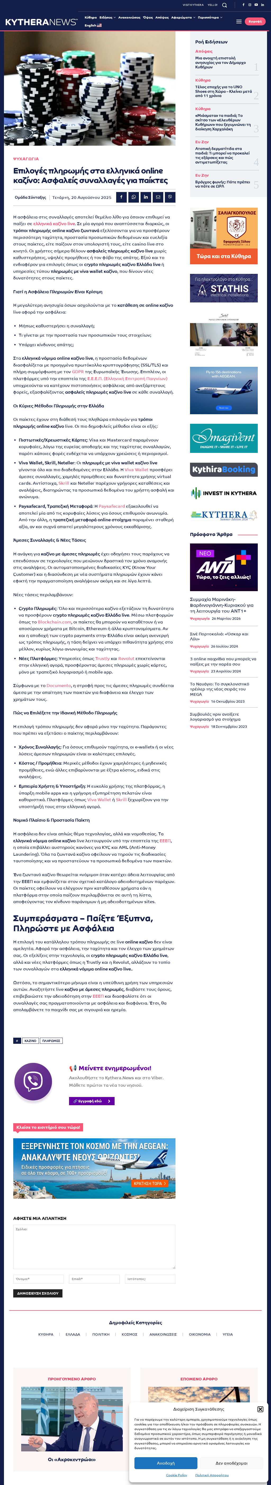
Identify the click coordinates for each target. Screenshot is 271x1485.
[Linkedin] (262, 5)
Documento (59, 685)
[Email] (158, 197)
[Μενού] (239, 21)
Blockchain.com (54, 622)
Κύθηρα (203, 80)
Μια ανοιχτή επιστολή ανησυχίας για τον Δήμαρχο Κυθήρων (220, 62)
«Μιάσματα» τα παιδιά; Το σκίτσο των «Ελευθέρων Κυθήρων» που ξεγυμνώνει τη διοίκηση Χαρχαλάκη (223, 122)
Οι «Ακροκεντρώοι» (72, 1459)
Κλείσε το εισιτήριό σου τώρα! (48, 1127)
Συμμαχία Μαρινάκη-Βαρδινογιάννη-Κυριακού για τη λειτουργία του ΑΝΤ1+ (222, 605)
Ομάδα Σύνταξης (30, 197)
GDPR (78, 371)
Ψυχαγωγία (200, 619)
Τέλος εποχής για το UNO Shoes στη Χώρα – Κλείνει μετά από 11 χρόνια (223, 91)
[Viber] (170, 197)
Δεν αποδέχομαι (231, 1463)
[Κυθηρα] (41, 22)
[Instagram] (250, 5)
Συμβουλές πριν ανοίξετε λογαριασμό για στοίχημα (215, 717)
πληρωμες (51, 1040)
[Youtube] (256, 5)
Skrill (63, 483)
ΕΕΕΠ (165, 840)
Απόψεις (204, 51)
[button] (260, 1409)
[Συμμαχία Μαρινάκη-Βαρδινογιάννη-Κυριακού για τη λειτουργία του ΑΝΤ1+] (224, 567)
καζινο (31, 1040)
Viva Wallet (136, 469)
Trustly (102, 658)
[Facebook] (243, 5)
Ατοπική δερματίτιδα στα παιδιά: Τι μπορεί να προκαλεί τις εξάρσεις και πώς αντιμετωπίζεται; (222, 155)
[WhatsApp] (133, 197)
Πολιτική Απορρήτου (212, 1475)
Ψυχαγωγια (26, 159)
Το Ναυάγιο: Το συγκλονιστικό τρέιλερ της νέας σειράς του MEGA (219, 689)
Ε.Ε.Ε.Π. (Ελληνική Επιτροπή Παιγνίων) (127, 378)
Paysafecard (112, 506)
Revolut (126, 658)
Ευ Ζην (202, 142)
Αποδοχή (166, 1463)
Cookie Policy (176, 1475)
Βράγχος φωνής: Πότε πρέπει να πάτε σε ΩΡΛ (222, 184)
